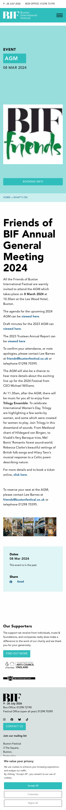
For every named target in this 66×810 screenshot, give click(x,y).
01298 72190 (47, 4)
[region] (33, 783)
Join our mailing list (15, 736)
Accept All (33, 786)
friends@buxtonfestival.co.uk (24, 499)
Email (20, 582)
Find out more (17, 653)
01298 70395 (45, 711)
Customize (33, 794)
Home (7, 197)
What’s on (20, 197)
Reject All (33, 803)
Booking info (33, 182)
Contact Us (14, 726)
